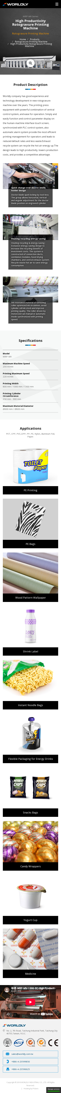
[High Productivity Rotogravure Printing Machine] (30, 55)
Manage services (54, 1089)
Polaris (35, 1088)
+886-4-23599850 (20, 1061)
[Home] (14, 1024)
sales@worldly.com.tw (22, 1054)
